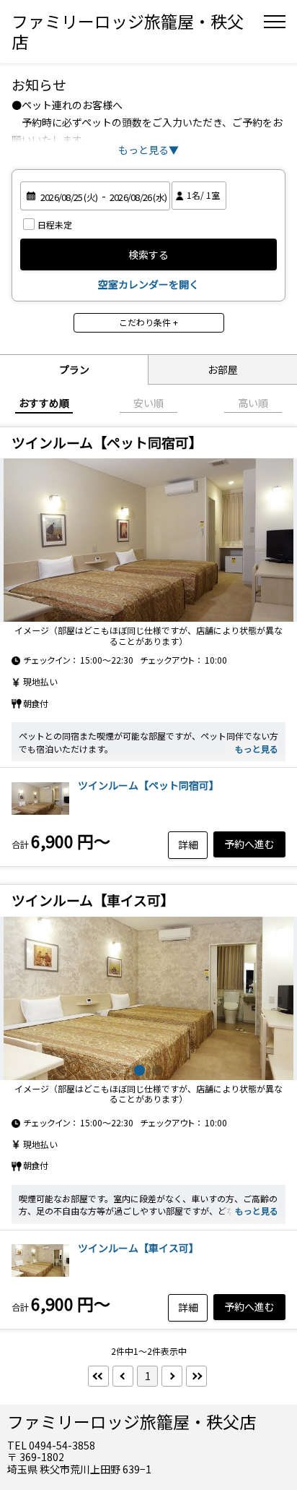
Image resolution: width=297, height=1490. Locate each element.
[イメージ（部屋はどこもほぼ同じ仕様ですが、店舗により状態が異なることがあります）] (148, 540)
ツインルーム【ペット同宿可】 (148, 785)
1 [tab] (139, 1070)
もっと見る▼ (148, 149)
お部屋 (223, 369)
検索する (148, 254)
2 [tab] (157, 1070)
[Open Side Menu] (274, 22)
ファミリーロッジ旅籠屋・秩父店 (128, 31)
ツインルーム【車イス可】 (138, 1248)
